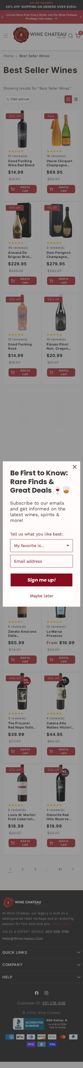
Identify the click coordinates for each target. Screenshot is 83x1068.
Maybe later (41, 595)
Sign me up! (41, 580)
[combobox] (41, 545)
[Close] (74, 466)
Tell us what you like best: (36, 534)
